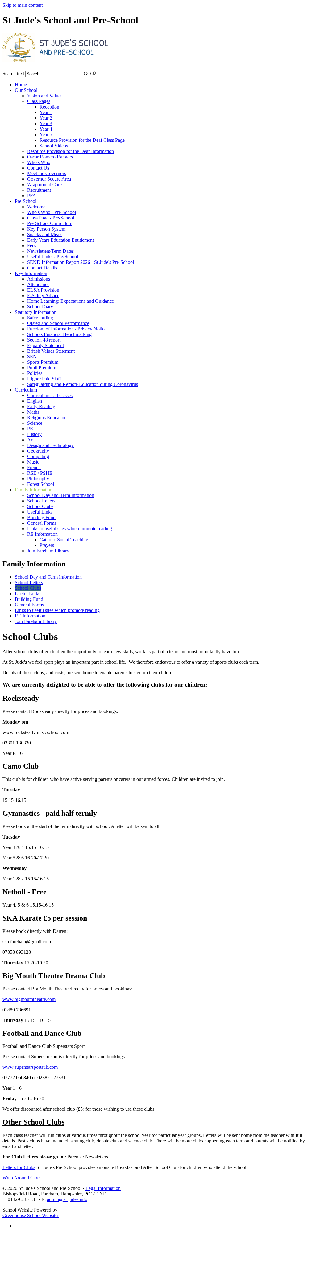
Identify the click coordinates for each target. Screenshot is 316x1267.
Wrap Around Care (21, 1177)
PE (30, 428)
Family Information (33, 489)
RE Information (42, 534)
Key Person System (46, 229)
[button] (94, 73)
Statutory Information (35, 312)
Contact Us (38, 167)
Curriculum (26, 389)
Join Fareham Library (48, 550)
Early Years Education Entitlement (60, 240)
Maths (33, 412)
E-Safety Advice (43, 295)
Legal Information (103, 1188)
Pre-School (25, 201)
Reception (49, 106)
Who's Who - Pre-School (51, 212)
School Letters (41, 500)
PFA (31, 195)
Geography (38, 450)
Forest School (40, 484)
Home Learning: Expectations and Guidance (70, 301)
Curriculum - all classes (50, 395)
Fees (31, 245)
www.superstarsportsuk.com (30, 1067)
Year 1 (46, 112)
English (34, 401)
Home (21, 84)
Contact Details (42, 267)
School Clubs (40, 506)
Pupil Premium (41, 367)
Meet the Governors (46, 173)
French (34, 467)
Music (33, 462)
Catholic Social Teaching (64, 539)
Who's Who (38, 162)
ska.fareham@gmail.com (26, 941)
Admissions (38, 278)
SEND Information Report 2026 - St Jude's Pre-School (80, 262)
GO (87, 73)
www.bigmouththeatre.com (29, 999)
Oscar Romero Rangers (50, 156)
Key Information (31, 273)
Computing (38, 456)
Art (30, 439)
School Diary (40, 306)
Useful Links (39, 512)
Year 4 (46, 129)
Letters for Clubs (18, 1167)
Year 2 (46, 118)
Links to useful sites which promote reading (69, 528)
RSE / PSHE (39, 473)
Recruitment (39, 190)
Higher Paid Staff (44, 378)
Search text (13, 73)
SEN (32, 356)
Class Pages (38, 101)
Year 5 (46, 134)
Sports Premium (42, 362)
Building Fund (41, 517)
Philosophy (38, 478)
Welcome (36, 206)
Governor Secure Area (49, 179)
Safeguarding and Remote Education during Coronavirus (82, 384)
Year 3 (46, 123)
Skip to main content (22, 5)
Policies (34, 373)
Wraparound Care (44, 184)
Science (34, 423)
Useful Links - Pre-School (52, 256)
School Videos (54, 145)
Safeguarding (40, 317)
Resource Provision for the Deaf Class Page (82, 140)
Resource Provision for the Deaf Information (70, 151)
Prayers (47, 545)
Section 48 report (43, 339)
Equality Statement (45, 345)
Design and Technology (50, 445)
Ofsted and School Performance (58, 323)
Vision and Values (44, 95)
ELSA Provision (43, 290)
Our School (26, 90)
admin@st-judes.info (67, 1199)
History (34, 434)
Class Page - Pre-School (50, 217)
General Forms (41, 523)
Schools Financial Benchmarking (59, 334)
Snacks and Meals (44, 234)
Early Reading (41, 406)
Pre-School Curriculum (49, 223)
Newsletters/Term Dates (50, 251)
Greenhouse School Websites (30, 1215)
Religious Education (47, 417)
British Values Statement (51, 351)
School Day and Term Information (60, 495)
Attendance (38, 284)
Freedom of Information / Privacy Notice (66, 328)
